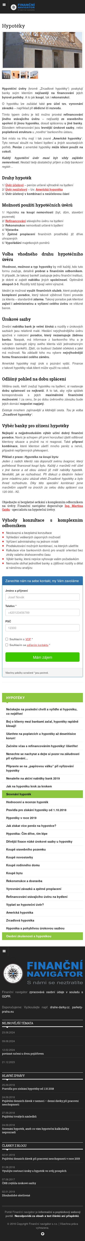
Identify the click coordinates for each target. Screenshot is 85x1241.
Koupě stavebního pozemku (26, 849)
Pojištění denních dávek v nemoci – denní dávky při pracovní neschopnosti (40, 1102)
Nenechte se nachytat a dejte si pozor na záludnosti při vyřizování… (42, 756)
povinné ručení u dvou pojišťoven (23, 1053)
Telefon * (11, 606)
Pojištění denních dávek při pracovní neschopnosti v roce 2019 (41, 1158)
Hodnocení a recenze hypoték (27, 802)
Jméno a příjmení (16, 590)
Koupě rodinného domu (23, 865)
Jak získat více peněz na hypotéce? (31, 826)
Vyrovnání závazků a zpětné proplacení (33, 889)
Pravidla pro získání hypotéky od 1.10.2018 (36, 810)
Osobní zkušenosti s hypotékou (28, 936)
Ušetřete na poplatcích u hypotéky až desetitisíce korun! (41, 736)
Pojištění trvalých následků (19, 1116)
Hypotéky (15, 697)
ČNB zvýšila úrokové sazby (19, 1183)
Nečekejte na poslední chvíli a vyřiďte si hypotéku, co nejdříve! (41, 711)
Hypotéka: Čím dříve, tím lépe (26, 833)
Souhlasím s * (21, 639)
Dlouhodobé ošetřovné (16, 1195)
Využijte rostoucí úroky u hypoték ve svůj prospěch (34, 1171)
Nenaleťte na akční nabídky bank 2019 (33, 778)
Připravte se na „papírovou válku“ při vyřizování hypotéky (40, 768)
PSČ (8, 621)
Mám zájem (42, 657)
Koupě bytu (14, 873)
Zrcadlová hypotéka (20, 920)
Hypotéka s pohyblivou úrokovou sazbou (35, 928)
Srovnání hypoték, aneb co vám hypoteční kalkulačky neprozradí (35, 1130)
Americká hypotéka (19, 912)
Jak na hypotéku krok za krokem (29, 786)
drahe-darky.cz (60, 1007)
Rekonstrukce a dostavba (24, 881)
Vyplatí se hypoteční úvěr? (25, 904)
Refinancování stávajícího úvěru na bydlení (36, 897)
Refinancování (15, 221)
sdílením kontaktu (37, 645)
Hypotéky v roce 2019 (21, 818)
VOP (28, 639)
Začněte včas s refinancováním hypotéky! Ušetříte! (42, 746)
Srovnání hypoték (18, 794)
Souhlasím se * (29, 645)
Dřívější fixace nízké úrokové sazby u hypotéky (39, 841)
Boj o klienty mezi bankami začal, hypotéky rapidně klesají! (42, 723)
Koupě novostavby (19, 857)
